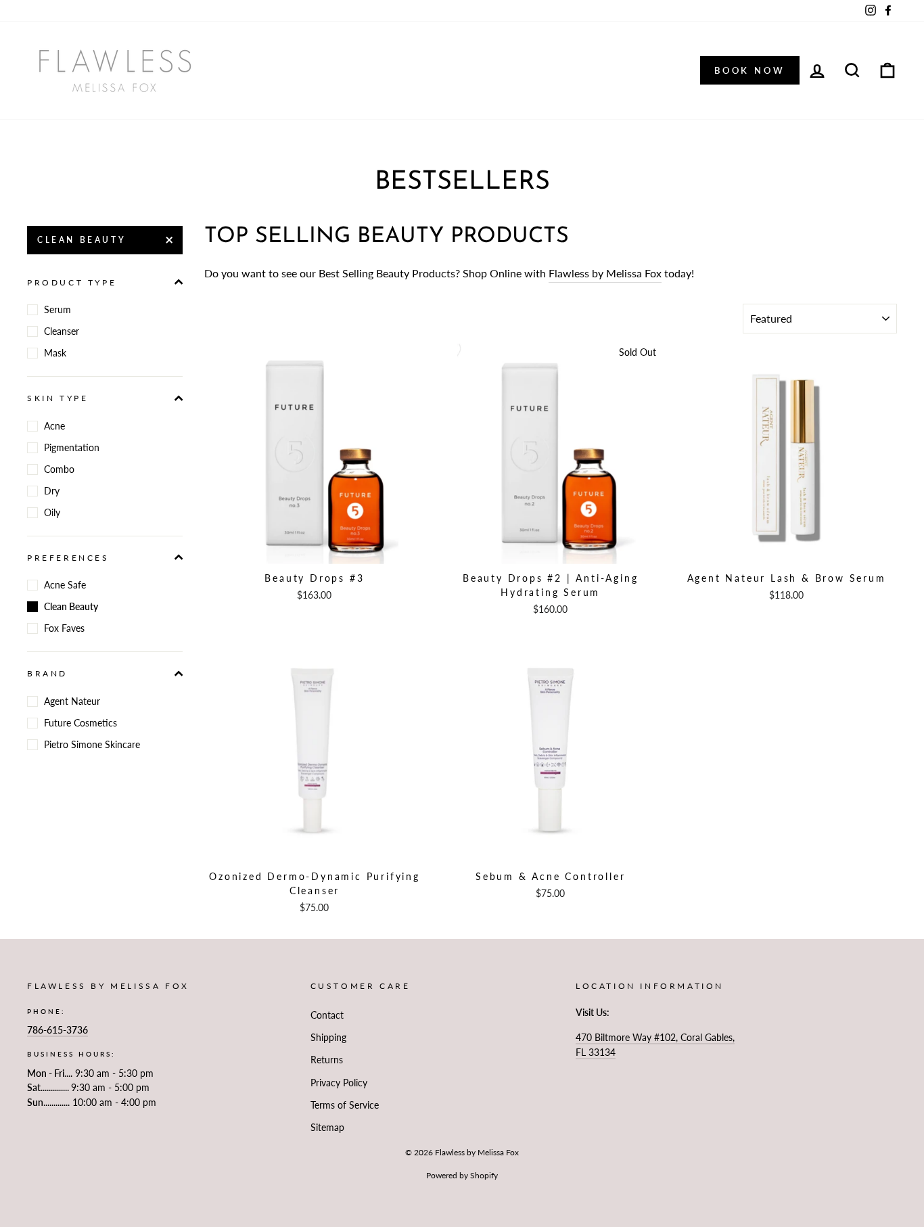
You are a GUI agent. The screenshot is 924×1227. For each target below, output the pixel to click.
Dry (52, 490)
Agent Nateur (72, 701)
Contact (327, 1015)
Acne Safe (65, 585)
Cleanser (61, 331)
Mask (55, 352)
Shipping (328, 1037)
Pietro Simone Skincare (92, 744)
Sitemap (327, 1127)
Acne (54, 426)
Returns (326, 1060)
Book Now (749, 70)
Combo (59, 469)
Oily (52, 512)
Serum (57, 309)
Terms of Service (344, 1105)
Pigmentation (71, 447)
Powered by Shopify (462, 1175)
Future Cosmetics (80, 722)
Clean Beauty (81, 240)
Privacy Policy (338, 1083)
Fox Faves (64, 628)
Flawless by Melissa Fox (605, 273)
